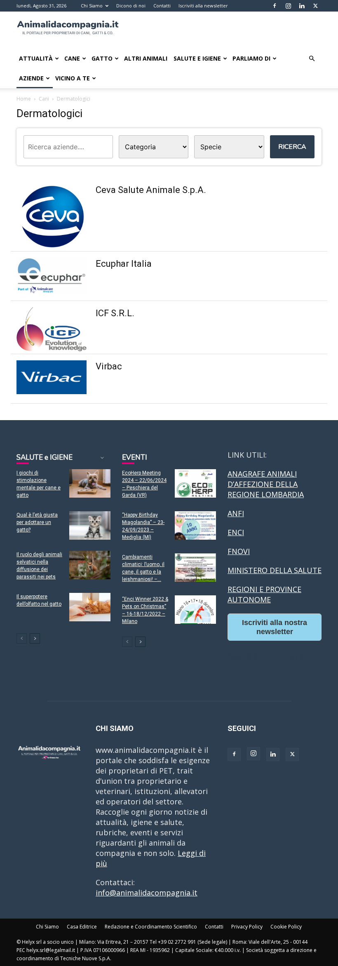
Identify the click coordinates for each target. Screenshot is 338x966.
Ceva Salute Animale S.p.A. (151, 190)
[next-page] (35, 638)
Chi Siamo (92, 5)
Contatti (162, 5)
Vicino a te (72, 78)
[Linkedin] (302, 6)
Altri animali (145, 58)
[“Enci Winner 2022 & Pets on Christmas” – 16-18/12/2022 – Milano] (195, 609)
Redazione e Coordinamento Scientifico (151, 926)
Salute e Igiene (197, 58)
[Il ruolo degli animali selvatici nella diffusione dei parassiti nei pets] (89, 565)
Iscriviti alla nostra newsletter (274, 627)
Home (23, 98)
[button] (312, 58)
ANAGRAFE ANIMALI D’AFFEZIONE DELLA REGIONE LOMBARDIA (266, 484)
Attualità (36, 58)
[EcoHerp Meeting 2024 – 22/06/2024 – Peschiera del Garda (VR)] (195, 483)
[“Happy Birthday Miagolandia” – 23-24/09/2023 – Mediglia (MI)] (195, 525)
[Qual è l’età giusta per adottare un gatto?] (89, 525)
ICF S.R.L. (115, 313)
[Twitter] (315, 6)
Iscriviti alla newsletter (203, 5)
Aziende (31, 78)
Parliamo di (251, 58)
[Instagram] (288, 6)
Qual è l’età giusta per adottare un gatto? (37, 522)
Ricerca (292, 146)
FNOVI (239, 551)
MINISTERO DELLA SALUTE (275, 570)
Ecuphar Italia (124, 264)
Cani (44, 98)
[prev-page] (21, 638)
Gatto (102, 58)
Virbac (109, 366)
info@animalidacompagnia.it (146, 893)
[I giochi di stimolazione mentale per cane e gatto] (89, 483)
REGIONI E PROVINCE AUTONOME (264, 594)
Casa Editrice (82, 926)
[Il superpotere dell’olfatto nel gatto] (89, 607)
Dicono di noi (131, 5)
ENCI (236, 532)
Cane (72, 58)
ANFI (236, 513)
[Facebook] (274, 6)
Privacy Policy (247, 926)
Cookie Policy (286, 926)
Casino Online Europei (267, 656)
